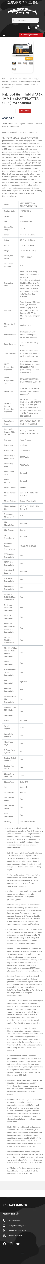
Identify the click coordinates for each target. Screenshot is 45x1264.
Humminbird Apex (25, 82)
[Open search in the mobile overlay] (25, 20)
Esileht (4, 79)
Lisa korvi (25, 111)
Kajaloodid (13, 82)
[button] (4, 34)
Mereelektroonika (15, 79)
